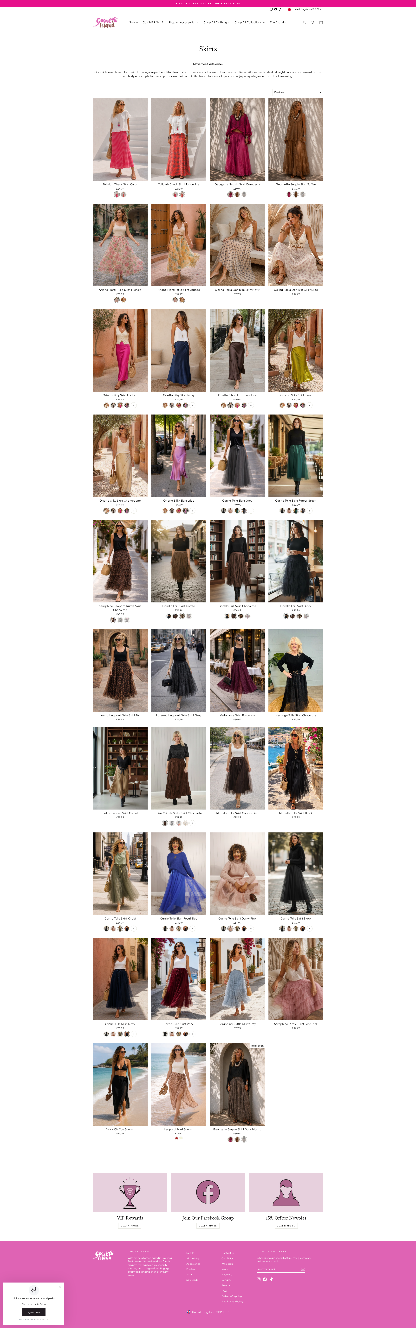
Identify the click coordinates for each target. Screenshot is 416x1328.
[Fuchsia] (117, 299)
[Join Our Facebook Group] (208, 1192)
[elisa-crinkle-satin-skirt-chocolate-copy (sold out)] (185, 823)
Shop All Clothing (216, 22)
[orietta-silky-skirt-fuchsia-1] (120, 405)
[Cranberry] (230, 194)
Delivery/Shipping (231, 1296)
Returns (225, 1285)
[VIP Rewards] (130, 1192)
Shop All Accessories (182, 22)
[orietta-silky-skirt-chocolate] (113, 405)
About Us (226, 1274)
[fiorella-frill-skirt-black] (168, 616)
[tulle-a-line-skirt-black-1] (224, 510)
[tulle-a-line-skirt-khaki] (120, 928)
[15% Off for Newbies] (286, 1192)
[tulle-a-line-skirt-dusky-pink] (230, 510)
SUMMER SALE (153, 22)
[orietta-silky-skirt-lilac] (127, 405)
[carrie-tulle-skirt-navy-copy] (237, 510)
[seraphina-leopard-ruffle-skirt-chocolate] (113, 620)
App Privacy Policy (232, 1301)
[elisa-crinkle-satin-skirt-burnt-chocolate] (165, 823)
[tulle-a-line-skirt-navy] (127, 928)
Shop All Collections (248, 22)
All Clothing (193, 1258)
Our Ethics (227, 1258)
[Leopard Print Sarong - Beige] (180, 1138)
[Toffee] (237, 194)
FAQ (224, 1290)
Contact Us (227, 1252)
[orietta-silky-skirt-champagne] (106, 405)
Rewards (226, 1279)
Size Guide (192, 1279)
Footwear (192, 1269)
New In (133, 22)
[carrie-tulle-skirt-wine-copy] (244, 510)
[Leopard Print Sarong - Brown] (176, 1138)
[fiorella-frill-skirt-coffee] (182, 616)
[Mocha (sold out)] (244, 194)
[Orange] (123, 299)
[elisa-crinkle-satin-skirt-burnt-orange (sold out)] (179, 823)
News (224, 1269)
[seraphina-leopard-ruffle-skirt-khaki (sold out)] (120, 620)
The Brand (277, 22)
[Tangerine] (123, 194)
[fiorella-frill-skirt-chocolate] (175, 616)
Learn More (130, 1226)
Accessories (193, 1263)
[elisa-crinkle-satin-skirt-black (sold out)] (172, 823)
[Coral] (117, 194)
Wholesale (227, 1263)
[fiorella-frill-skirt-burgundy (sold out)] (189, 616)
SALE (189, 1274)
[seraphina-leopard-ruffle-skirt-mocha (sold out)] (127, 620)
